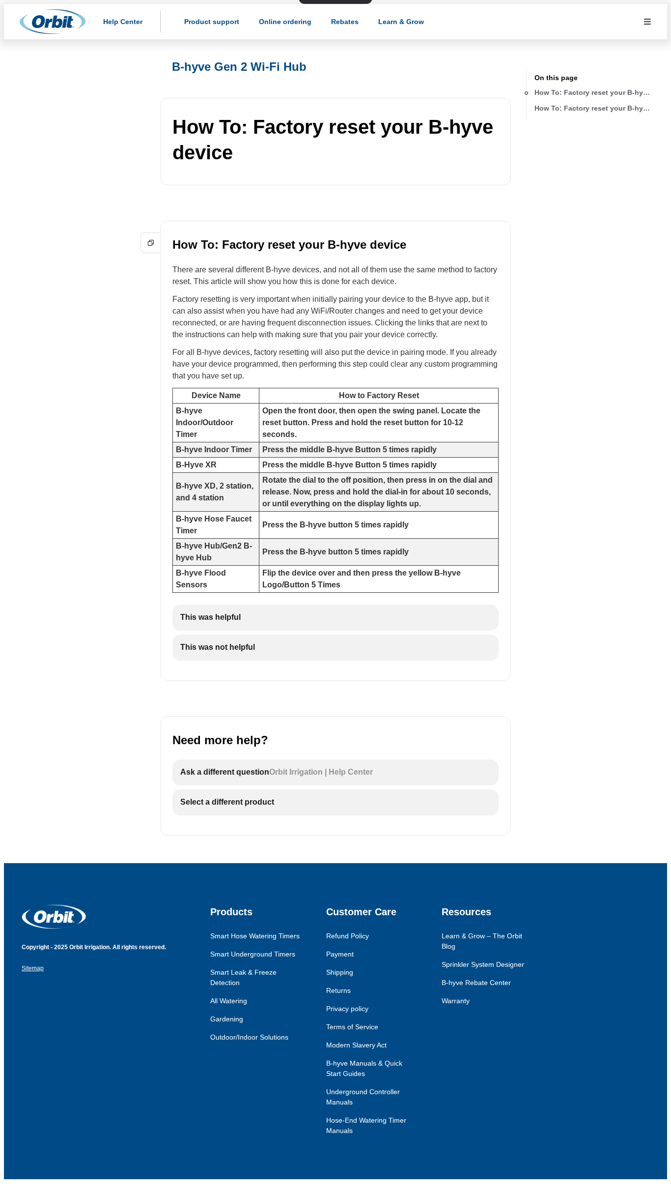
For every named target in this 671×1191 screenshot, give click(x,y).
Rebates (345, 22)
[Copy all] (151, 243)
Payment (340, 954)
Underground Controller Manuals (363, 1097)
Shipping (339, 972)
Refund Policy (347, 936)
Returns (338, 990)
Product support (211, 22)
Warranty (456, 1001)
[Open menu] (647, 21)
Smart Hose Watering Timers (255, 936)
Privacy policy (347, 1009)
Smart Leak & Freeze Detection (243, 977)
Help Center (122, 22)
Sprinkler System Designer (483, 964)
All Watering (228, 1001)
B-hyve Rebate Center (476, 983)
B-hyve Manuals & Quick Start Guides (364, 1068)
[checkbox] (335, 618)
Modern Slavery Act (356, 1045)
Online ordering (285, 22)
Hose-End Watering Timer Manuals (366, 1125)
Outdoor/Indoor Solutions (249, 1037)
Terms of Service (352, 1027)
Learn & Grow (401, 22)
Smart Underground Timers (252, 954)
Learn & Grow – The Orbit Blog (482, 941)
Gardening (226, 1019)
